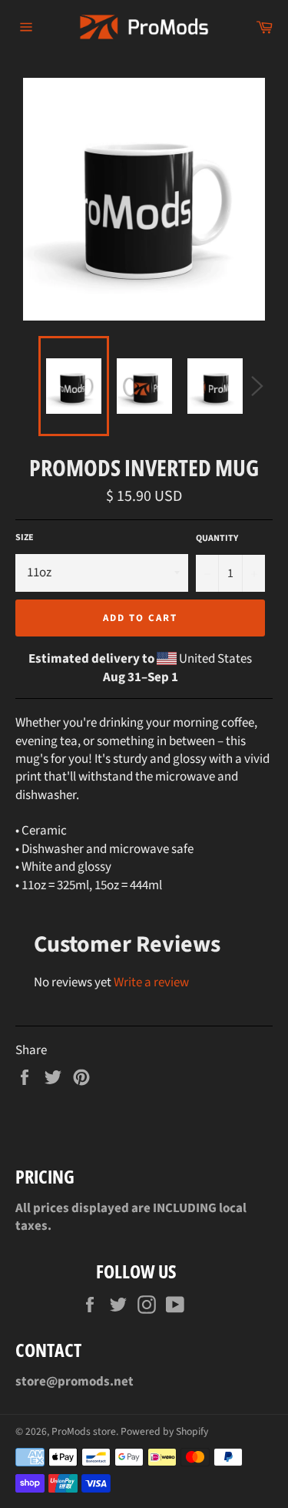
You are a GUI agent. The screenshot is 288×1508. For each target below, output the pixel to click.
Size (24, 538)
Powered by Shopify (164, 1431)
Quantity (217, 538)
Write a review (151, 982)
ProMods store (83, 1431)
